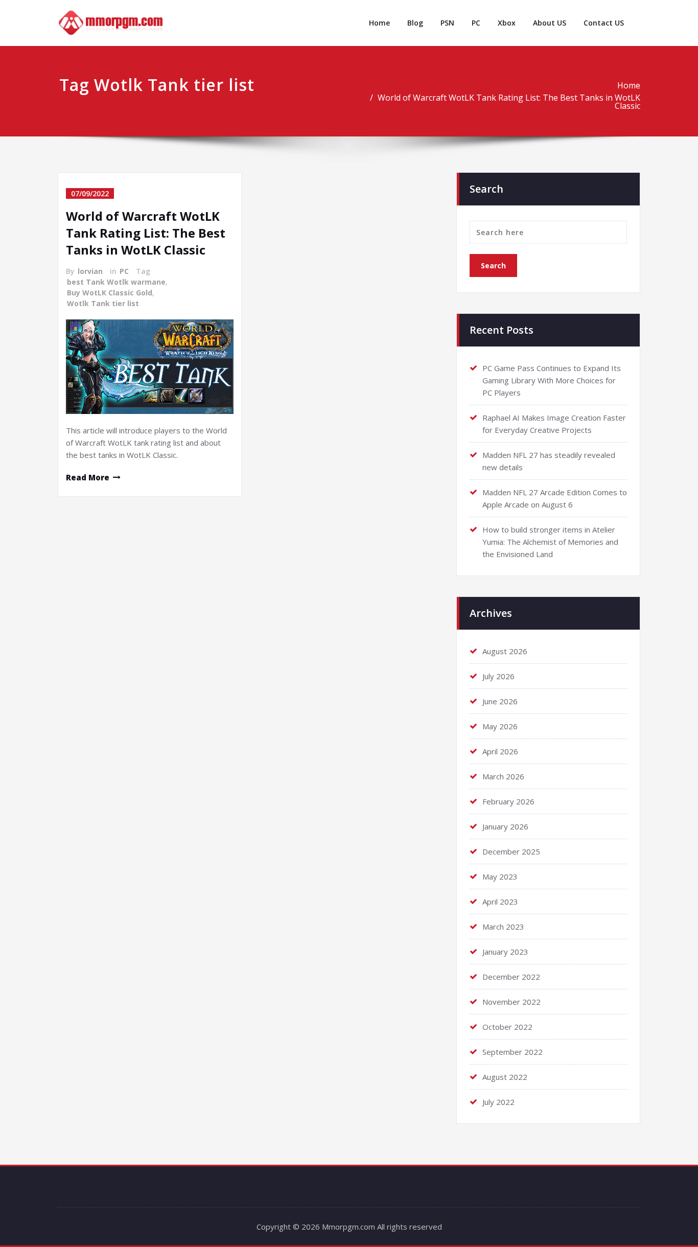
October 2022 (507, 1027)
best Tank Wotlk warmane (116, 282)
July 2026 (498, 676)
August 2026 (504, 651)
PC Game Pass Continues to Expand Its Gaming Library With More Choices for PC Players (551, 380)
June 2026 (500, 701)
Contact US (604, 23)
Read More (87, 477)
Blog (415, 23)
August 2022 (504, 1077)
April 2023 (500, 901)
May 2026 (500, 726)
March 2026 (503, 776)
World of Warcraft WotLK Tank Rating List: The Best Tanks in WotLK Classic (509, 101)
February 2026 (508, 801)
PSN (447, 23)
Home (379, 23)
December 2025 (511, 851)
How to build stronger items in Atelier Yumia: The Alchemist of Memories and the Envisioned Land (550, 541)
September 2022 (512, 1052)
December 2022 (511, 977)
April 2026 (500, 751)
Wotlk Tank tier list (103, 303)
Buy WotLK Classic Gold (109, 292)
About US (549, 23)
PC (476, 23)
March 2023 (503, 926)
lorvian (90, 271)
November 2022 (511, 1002)
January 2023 (505, 951)
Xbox (507, 23)
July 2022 (498, 1102)
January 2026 (505, 826)
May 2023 (500, 876)
